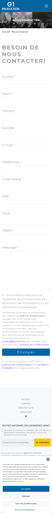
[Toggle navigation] (46, 6)
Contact (26, 403)
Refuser (26, 496)
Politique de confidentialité (25, 509)
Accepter (26, 489)
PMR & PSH (26, 412)
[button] (48, 459)
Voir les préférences (26, 503)
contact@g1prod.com (13, 341)
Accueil (6, 32)
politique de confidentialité (34, 344)
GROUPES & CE (25, 408)
